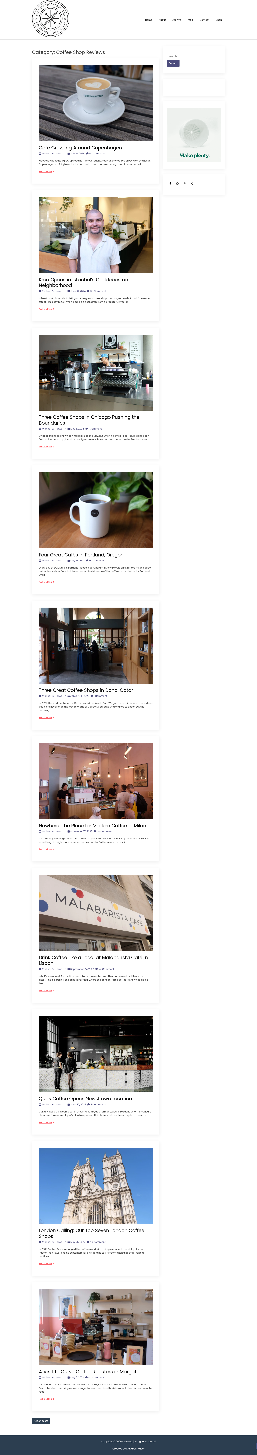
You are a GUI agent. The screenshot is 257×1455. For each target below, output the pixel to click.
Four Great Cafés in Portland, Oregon (81, 554)
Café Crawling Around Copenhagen (80, 147)
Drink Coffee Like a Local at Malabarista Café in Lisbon (93, 960)
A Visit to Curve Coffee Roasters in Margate (89, 1371)
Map (190, 20)
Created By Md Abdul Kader (128, 1448)
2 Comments (98, 1104)
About (162, 20)
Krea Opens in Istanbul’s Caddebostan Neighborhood (83, 282)
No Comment (97, 153)
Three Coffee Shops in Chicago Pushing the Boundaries (89, 420)
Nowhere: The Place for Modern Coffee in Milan (92, 825)
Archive (176, 20)
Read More (45, 171)
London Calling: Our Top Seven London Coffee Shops (91, 1233)
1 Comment (95, 428)
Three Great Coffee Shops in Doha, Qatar (86, 690)
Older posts (41, 1421)
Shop (219, 20)
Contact (204, 20)
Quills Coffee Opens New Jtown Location (85, 1098)
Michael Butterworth (54, 153)
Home (148, 20)
